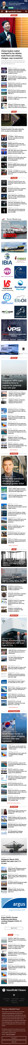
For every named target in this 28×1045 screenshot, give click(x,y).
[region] (14, 1026)
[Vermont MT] (7, 291)
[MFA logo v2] (7, 304)
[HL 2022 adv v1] (14, 252)
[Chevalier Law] (20, 318)
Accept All (14, 1038)
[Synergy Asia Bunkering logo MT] (20, 265)
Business (22, 998)
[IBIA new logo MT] (7, 265)
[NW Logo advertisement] (7, 278)
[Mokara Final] (20, 278)
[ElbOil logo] (20, 304)
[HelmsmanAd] (14, 238)
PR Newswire (15, 998)
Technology (14, 1000)
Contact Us (15, 1002)
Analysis (21, 1000)
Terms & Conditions (10, 1034)
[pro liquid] (7, 318)
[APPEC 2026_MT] (14, 354)
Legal (7, 1000)
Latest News (6, 998)
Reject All (14, 1041)
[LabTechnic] (14, 340)
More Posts (14, 928)
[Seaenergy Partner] (20, 291)
